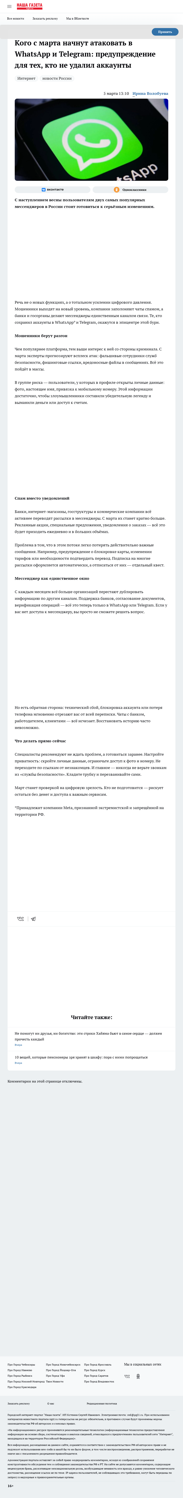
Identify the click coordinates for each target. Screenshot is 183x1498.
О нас (50, 1403)
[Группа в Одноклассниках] (130, 189)
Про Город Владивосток (99, 1381)
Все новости (15, 18)
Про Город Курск (94, 1370)
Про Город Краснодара (22, 1387)
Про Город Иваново (20, 1370)
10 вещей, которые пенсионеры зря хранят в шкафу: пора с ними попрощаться (81, 1059)
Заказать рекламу (45, 18)
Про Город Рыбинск (20, 1375)
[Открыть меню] (9, 6)
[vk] (21, 919)
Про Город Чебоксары (21, 1364)
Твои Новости (54, 1381)
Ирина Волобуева (150, 93)
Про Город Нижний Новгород (26, 1381)
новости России (57, 78)
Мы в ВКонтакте (77, 18)
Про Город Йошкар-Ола (61, 1370)
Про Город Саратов (96, 1375)
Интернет (26, 78)
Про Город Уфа (55, 1375)
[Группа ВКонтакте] (52, 189)
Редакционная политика (102, 1403)
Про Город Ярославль (97, 1364)
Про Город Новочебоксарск (63, 1364)
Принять (165, 32)
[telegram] (34, 919)
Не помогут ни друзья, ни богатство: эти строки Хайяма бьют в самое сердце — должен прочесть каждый (88, 1038)
